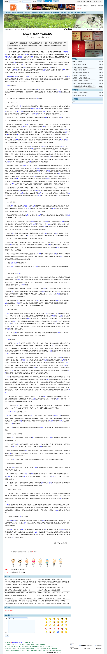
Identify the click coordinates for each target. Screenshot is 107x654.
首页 (16, 29)
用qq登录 (48, 1)
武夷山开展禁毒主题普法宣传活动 (47, 584)
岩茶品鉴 (42, 12)
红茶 (14, 54)
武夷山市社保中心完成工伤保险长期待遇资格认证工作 (53, 592)
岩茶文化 (49, 12)
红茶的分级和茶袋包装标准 (80, 67)
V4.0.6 (59, 652)
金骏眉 (49, 114)
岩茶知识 (35, 12)
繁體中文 (93, 6)
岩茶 (40, 114)
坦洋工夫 (44, 76)
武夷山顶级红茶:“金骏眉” (18, 572)
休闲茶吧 (56, 12)
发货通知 (78, 12)
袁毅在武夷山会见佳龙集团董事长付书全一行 (17, 590)
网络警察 (98, 648)
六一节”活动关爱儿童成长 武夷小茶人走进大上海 (51, 595)
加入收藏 (86, 6)
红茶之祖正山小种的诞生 (18, 569)
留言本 (84, 12)
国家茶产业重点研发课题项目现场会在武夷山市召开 (19, 579)
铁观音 (52, 52)
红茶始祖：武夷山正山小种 (80, 80)
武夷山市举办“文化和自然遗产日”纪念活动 (16, 587)
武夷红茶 (63, 12)
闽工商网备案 (74, 648)
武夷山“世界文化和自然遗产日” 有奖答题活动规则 (51, 598)
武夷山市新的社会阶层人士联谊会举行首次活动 (18, 584)
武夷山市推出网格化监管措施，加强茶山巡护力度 (51, 601)
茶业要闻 (20, 12)
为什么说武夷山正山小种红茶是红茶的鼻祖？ (85, 86)
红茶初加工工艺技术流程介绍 (81, 75)
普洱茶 (10, 142)
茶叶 (8, 52)
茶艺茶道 (71, 12)
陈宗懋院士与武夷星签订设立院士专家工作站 (50, 579)
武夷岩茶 (13, 12)
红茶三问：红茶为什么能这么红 (81, 78)
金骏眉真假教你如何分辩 (79, 70)
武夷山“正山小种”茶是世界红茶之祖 (82, 83)
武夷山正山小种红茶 (78, 61)
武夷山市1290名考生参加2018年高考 (15, 595)
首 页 (7, 12)
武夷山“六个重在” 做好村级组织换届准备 (49, 590)
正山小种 (38, 76)
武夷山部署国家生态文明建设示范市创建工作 (50, 587)
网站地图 (100, 6)
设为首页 (79, 6)
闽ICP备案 (87, 648)
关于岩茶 (27, 12)
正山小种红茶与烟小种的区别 (81, 72)
